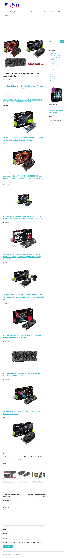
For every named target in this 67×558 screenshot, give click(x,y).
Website (5, 538)
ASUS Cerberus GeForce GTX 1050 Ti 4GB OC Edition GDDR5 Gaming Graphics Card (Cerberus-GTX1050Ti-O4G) (23, 139)
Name (5, 529)
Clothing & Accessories (15, 12)
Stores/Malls (24, 71)
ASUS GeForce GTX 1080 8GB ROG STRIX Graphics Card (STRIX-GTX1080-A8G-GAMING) (21, 374)
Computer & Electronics (30, 12)
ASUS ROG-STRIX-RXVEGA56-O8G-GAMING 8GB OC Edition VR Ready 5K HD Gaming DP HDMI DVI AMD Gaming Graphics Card (23, 297)
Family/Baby (53, 61)
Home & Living (43, 12)
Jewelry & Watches (54, 69)
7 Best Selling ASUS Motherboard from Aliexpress (38, 479)
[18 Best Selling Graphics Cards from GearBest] (9, 474)
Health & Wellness (54, 65)
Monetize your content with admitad (56, 111)
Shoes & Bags (53, 73)
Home (5, 12)
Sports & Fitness (54, 77)
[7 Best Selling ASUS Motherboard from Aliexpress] (38, 474)
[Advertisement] (33, 27)
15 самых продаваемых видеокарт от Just (23, 479)
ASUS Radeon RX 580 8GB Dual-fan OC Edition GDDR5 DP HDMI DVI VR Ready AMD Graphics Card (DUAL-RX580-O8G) (23, 217)
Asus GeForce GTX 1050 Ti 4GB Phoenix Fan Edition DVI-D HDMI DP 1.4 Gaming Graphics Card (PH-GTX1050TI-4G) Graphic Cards (22, 256)
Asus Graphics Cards (15, 487)
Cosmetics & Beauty (55, 57)
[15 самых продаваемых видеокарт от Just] (24, 474)
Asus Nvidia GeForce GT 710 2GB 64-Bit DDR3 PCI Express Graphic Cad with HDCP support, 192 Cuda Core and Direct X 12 (23, 178)
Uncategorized (53, 83)
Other (59, 12)
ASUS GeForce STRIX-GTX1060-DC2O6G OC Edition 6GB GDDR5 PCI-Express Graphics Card (22, 336)
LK (11, 80)
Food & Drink (53, 63)
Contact (6, 15)
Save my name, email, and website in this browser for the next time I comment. (24, 542)
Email (5, 534)
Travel (51, 81)
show (11, 94)
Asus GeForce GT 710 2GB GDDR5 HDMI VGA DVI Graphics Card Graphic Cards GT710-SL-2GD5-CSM (22, 100)
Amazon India (6, 487)
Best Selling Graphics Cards (25, 487)
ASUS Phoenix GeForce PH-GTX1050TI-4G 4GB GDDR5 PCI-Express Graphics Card (23, 412)
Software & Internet (55, 75)
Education (53, 12)
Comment (6, 508)
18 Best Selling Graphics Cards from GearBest (9, 479)
